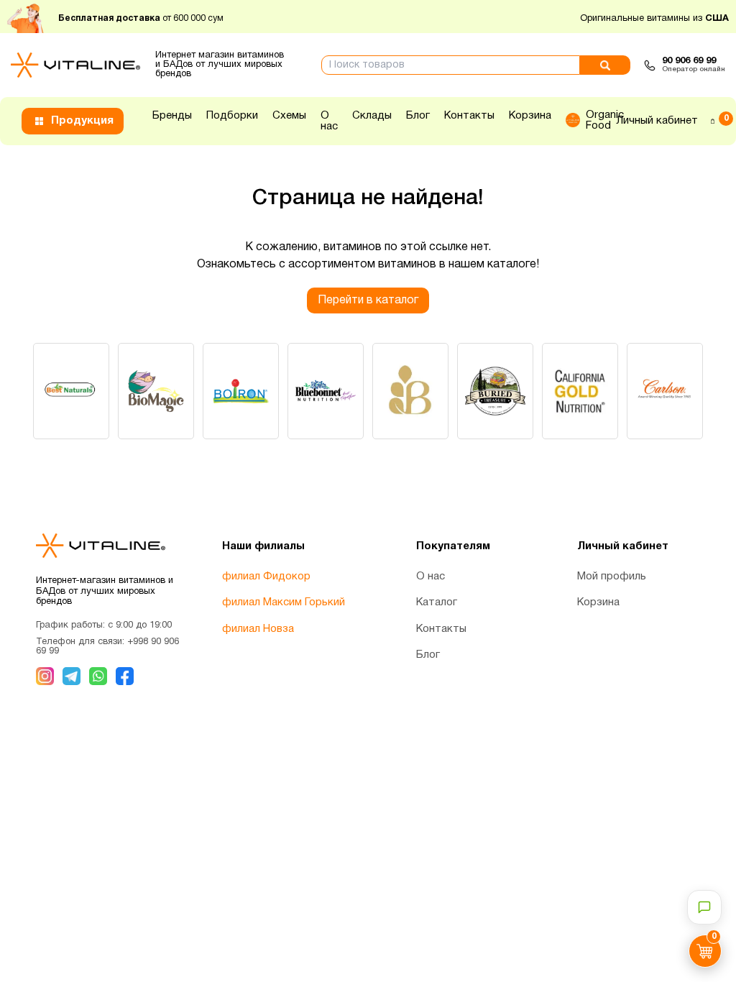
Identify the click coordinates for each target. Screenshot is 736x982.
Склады (372, 116)
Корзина (530, 116)
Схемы (289, 116)
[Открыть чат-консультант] (704, 907)
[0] (712, 121)
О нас (329, 121)
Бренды (172, 116)
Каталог (436, 602)
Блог (418, 116)
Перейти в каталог (368, 300)
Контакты (469, 116)
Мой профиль (611, 577)
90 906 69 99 (689, 61)
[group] (71, 391)
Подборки (232, 116)
